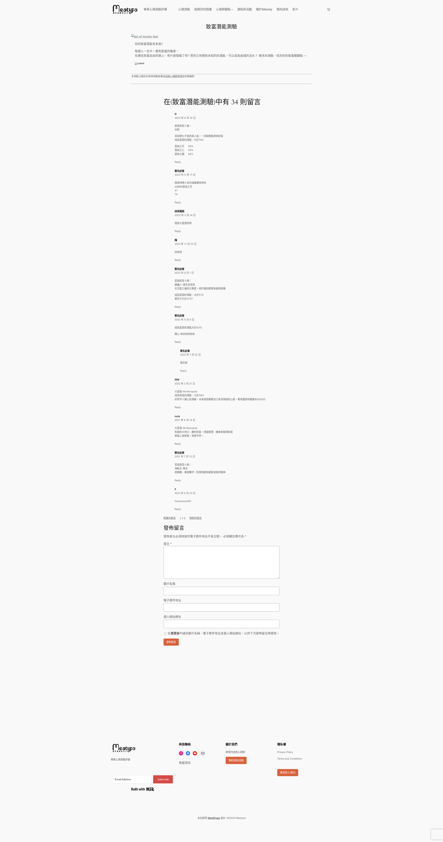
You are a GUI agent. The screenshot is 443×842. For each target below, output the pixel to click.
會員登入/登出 (287, 772)
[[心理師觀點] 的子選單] (232, 9)
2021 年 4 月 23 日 (185, 493)
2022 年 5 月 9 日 (184, 319)
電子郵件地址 (172, 600)
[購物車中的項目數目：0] (328, 9)
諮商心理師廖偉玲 (175, 76)
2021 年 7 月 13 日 (185, 456)
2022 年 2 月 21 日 (185, 383)
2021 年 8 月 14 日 (185, 419)
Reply (178, 161)
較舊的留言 (170, 518)
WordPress (214, 817)
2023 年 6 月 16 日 (185, 117)
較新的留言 (195, 518)
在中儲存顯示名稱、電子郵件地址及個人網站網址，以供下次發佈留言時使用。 (223, 633)
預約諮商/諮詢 (236, 760)
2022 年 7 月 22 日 (190, 354)
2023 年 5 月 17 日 (185, 174)
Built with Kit (142, 789)
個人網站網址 (172, 616)
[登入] (312, 9)
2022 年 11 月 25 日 (185, 243)
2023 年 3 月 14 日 (185, 215)
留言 (168, 544)
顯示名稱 (169, 583)
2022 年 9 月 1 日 (184, 272)
